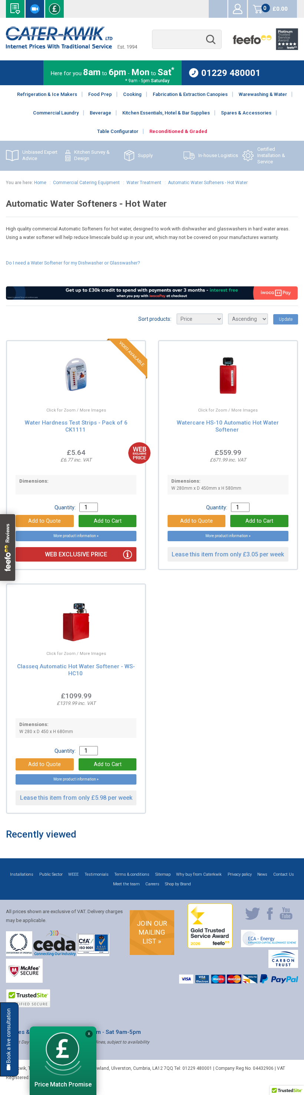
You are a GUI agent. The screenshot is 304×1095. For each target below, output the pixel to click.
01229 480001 (231, 72)
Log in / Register (237, 9)
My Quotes (218, 9)
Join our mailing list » (152, 932)
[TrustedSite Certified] (28, 998)
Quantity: (65, 507)
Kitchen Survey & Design (92, 155)
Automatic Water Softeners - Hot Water (208, 182)
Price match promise (54, 9)
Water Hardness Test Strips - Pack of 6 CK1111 (76, 426)
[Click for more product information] (58, 391)
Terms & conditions (131, 874)
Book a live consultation (35, 9)
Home (40, 182)
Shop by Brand (178, 884)
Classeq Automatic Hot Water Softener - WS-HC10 (76, 670)
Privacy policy (240, 874)
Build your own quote (15, 9)
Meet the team (126, 884)
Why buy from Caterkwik (199, 874)
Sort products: (154, 319)
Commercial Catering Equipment (86, 182)
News (262, 874)
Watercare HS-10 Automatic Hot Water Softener (228, 426)
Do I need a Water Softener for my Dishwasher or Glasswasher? (73, 263)
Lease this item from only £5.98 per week (76, 797)
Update (286, 319)
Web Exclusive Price (76, 554)
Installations (21, 874)
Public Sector (51, 874)
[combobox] (186, 39)
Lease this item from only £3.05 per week (228, 554)
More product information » (76, 536)
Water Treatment (143, 182)
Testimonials (97, 874)
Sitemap (163, 874)
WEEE (73, 874)
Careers (152, 884)
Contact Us (283, 874)
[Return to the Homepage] (71, 46)
